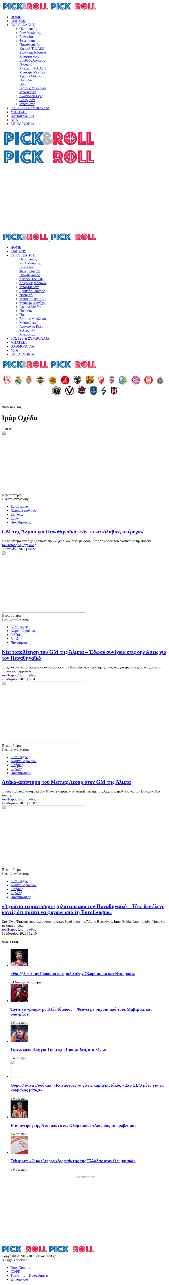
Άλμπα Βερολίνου (24, 510)
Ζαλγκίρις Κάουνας (32, 52)
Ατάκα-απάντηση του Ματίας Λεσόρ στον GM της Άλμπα (66, 782)
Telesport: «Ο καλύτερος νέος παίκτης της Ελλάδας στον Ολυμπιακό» (73, 1161)
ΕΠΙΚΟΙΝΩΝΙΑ (22, 124)
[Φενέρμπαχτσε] (40, 380)
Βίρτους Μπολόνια (32, 88)
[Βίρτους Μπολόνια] (69, 391)
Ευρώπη (16, 518)
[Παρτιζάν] (160, 380)
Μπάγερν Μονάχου (32, 72)
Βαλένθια (26, 36)
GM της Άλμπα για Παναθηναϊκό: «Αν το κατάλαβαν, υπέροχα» (72, 532)
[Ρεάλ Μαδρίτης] (18, 380)
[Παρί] (57, 391)
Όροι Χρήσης (20, 1267)
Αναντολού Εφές (31, 96)
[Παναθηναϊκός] (52, 380)
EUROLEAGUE (23, 25)
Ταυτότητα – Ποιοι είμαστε (30, 1275)
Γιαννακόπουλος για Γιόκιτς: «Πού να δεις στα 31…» (58, 1049)
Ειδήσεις (17, 514)
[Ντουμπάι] (111, 380)
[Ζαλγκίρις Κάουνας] (77, 380)
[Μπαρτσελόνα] (89, 380)
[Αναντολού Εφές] (93, 391)
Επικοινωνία (19, 1279)
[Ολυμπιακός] (7, 380)
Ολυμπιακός (28, 29)
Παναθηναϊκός (29, 44)
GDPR (15, 1271)
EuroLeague (19, 506)
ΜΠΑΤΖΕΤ (19, 112)
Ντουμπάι (26, 64)
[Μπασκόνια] (81, 391)
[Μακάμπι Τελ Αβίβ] (123, 380)
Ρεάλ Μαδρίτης (30, 33)
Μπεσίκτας (27, 104)
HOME (16, 17)
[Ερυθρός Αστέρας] (101, 380)
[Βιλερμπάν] (103, 391)
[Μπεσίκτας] (113, 391)
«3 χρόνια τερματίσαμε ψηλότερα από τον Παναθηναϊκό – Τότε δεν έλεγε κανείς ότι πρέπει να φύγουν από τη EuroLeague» (83, 909)
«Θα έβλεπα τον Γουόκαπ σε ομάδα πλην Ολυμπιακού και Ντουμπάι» (73, 973)
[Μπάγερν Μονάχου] (135, 380)
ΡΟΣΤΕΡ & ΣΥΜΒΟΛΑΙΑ (30, 108)
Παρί (22, 84)
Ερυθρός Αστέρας (32, 60)
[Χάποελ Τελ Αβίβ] (65, 380)
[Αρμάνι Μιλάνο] (148, 380)
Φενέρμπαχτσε (29, 40)
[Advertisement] (84, 199)
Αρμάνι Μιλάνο (30, 76)
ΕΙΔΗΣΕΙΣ (18, 21)
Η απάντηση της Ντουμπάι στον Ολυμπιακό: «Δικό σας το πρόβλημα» (74, 1125)
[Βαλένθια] (29, 380)
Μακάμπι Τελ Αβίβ (32, 68)
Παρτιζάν (25, 80)
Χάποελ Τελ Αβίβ (31, 48)
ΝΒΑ (14, 120)
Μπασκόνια (27, 92)
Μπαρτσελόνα (29, 56)
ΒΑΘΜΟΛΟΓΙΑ (22, 116)
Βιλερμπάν (27, 100)
